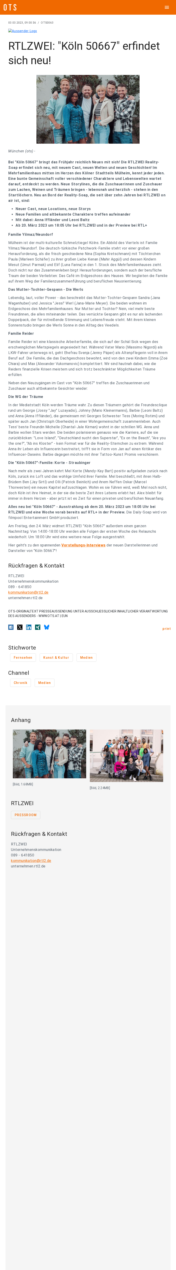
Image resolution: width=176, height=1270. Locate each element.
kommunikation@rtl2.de (28, 592)
